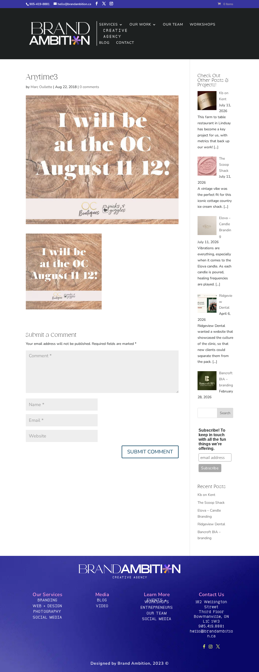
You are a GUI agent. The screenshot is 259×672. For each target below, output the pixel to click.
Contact (125, 43)
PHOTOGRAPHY (47, 612)
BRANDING (47, 600)
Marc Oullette (41, 87)
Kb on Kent (206, 494)
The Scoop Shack (211, 502)
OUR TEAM (157, 613)
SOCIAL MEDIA (47, 617)
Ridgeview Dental (211, 524)
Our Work (140, 25)
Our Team (173, 25)
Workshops (202, 25)
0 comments (89, 87)
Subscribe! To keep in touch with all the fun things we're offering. (212, 439)
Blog (104, 43)
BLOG (102, 600)
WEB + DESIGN (47, 606)
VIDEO (102, 606)
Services (108, 25)
